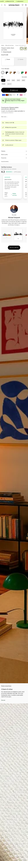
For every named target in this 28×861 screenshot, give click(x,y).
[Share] (25, 48)
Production (3, 158)
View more (3, 116)
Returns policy (4, 154)
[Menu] (1, 5)
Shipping (3, 151)
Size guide (24, 76)
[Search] (5, 5)
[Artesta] (14, 5)
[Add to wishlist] (21, 48)
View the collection (14, 247)
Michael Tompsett (7, 52)
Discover (3, 700)
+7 (25, 95)
